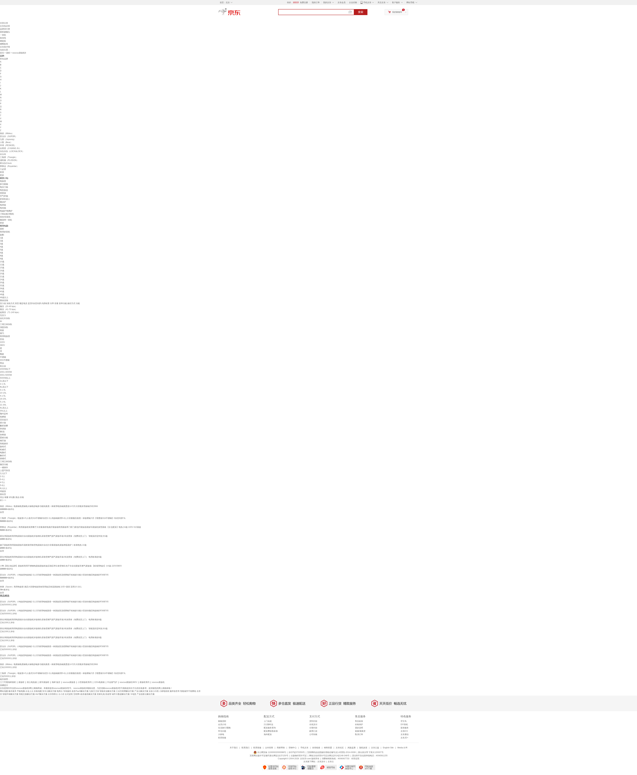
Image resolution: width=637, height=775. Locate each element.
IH (1, 321)
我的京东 (327, 2)
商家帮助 (281, 747)
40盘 (2, 291)
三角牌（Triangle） (8, 157)
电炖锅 (3, 208)
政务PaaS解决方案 (80, 691)
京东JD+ (404, 738)
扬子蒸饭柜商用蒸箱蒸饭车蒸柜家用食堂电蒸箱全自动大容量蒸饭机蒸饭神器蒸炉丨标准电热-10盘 (43, 545)
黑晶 (2, 363)
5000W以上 (5, 378)
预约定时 (4, 414)
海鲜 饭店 (56, 682)
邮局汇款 (313, 731)
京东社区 (340, 747)
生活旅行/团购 (224, 728)
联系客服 (222, 738)
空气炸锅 (4, 196)
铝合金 (3, 366)
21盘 (2, 276)
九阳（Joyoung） (8, 139)
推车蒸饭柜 (44, 682)
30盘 (2, 282)
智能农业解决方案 (107, 691)
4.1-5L (3, 396)
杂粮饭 (3, 434)
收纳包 (3, 38)
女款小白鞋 (154, 691)
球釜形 (3, 491)
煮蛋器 (3, 193)
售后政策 (359, 721)
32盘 (2, 285)
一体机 (3, 35)
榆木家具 (12, 691)
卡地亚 (133, 694)
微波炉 (3, 202)
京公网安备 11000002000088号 (271, 752)
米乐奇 (3, 154)
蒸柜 (8, 53)
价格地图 (38, 691)
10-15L (3, 393)
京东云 (331, 761)
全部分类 (4, 23)
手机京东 (367, 2)
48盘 (2, 294)
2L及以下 (4, 381)
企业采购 (353, 2)
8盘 (1, 256)
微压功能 (4, 464)
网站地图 (4, 691)
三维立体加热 (6, 324)
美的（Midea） (7, 133)
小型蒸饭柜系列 (85, 682)
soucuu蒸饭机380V (128, 682)
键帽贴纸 (4, 44)
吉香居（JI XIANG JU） (10, 148)
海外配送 (268, 734)
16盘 (2, 270)
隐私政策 (363, 747)
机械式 (3, 449)
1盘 (1, 238)
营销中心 (293, 747)
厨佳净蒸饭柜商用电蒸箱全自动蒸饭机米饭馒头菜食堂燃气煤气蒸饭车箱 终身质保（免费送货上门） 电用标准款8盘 (51, 557)
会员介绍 (222, 724)
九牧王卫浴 (94, 691)
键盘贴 (3, 41)
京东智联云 (53, 694)
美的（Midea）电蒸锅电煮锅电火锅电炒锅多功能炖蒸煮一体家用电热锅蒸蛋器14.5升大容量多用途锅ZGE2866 (49, 506)
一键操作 (4, 467)
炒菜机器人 (5, 199)
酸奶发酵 (4, 426)
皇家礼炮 (101, 694)
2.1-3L (3, 384)
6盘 (1, 253)
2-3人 (2, 476)
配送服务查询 (270, 728)
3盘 (1, 244)
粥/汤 (2, 432)
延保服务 (405, 728)
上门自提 (268, 721)
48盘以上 (4, 297)
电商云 (60, 691)
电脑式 (3, 452)
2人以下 (3, 473)
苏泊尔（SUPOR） (8, 136)
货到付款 (313, 721)
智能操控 (4, 443)
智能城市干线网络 (188, 691)
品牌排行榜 (5, 29)
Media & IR (402, 747)
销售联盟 (328, 747)
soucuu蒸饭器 (69, 682)
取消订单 (359, 734)
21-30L (3, 405)
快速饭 (3, 429)
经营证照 (355, 758)
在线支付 (313, 724)
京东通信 (405, 734)
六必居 (3, 169)
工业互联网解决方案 (125, 691)
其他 (2, 339)
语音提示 (4, 420)
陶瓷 (2, 354)
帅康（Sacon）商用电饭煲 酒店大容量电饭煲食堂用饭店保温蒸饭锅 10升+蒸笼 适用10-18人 (41, 587)
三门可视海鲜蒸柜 (8, 682)
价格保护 (359, 724)
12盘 (2, 264)
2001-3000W (6, 372)
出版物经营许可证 (299, 755)
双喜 (2, 172)
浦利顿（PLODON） (9, 160)
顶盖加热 (4, 327)
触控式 (3, 455)
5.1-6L (3, 402)
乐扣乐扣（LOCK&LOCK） (12, 151)
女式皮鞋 (69, 694)
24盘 (2, 279)
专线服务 (67, 691)
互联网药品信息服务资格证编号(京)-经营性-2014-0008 (331, 752)
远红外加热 (5, 318)
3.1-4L (3, 390)
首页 (2, 53)
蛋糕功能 (4, 437)
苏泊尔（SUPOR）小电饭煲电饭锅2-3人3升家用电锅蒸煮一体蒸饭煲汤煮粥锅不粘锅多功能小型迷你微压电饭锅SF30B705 (54, 575)
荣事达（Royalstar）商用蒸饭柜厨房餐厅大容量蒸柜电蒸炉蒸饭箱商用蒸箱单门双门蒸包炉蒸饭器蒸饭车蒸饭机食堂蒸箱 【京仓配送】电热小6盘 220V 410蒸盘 (70, 527)
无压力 (3, 315)
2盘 (1, 241)
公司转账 (313, 734)
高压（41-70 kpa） (8, 309)
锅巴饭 (3, 440)
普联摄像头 (5, 32)
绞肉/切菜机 (5, 217)
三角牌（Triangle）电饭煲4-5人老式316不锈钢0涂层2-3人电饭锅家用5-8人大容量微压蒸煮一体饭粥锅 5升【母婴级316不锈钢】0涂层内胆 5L (63, 518)
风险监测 (351, 747)
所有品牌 (4, 59)
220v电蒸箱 (99, 682)
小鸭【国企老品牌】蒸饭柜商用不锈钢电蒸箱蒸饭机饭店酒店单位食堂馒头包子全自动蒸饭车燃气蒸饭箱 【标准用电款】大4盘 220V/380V (61, 566)
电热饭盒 (4, 190)
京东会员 (342, 2)
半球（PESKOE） (8, 145)
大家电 (221, 734)
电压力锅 (4, 187)
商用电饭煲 (5, 336)
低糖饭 (3, 417)
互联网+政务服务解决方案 (84, 694)
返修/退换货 (360, 731)
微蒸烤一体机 (6, 220)
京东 (240, 13)
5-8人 (2, 485)
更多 (2, 175)
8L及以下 (4, 387)
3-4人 (2, 479)
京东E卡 (404, 731)
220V (2, 342)
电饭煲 (3, 181)
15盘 (2, 267)
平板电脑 (21, 691)
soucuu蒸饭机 (158, 682)
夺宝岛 (404, 721)
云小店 (61, 694)
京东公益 (375, 747)
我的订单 (316, 2)
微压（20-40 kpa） (8, 306)
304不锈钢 (4, 360)
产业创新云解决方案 (146, 694)
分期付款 (313, 728)
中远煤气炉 (112, 682)
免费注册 (304, 2)
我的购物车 (397, 12)
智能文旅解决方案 (27, 694)
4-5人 (2, 482)
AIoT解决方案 (41, 694)
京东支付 (321, 761)
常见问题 (222, 731)
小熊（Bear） (6, 142)
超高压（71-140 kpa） (10, 312)
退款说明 (359, 728)
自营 (2, 512)
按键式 (3, 458)
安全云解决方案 (49, 691)
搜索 (360, 12)
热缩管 (108, 694)
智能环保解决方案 (10, 694)
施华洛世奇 (175, 691)
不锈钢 (3, 357)
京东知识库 (5, 26)
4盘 (1, 247)
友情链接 (316, 747)
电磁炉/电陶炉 (6, 211)
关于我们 (234, 747)
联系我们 (245, 747)
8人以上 (3, 488)
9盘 (1, 259)
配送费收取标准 (271, 731)
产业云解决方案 (141, 691)
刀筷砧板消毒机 (7, 214)
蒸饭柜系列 (144, 682)
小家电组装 (164, 691)
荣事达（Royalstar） (9, 166)
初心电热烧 (32, 682)
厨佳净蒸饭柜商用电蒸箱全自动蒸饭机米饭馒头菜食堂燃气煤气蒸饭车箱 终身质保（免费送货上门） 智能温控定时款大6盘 (54, 536)
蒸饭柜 (21, 682)
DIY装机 (404, 724)
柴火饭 (3, 423)
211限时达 (268, 724)
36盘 (2, 288)
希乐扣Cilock (6, 163)
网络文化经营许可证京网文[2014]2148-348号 (329, 755)
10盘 (2, 261)
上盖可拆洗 (5, 470)
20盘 (2, 273)
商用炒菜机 (5, 232)
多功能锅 (4, 184)
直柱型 (3, 494)
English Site (388, 747)
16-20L (3, 399)
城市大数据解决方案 (121, 694)
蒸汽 (2, 333)
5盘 (1, 250)
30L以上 (3, 411)
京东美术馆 (5, 47)
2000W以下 (5, 369)
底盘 (2, 330)
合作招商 (269, 747)
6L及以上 (4, 408)
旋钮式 (3, 446)
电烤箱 (3, 205)
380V (2, 345)
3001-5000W (6, 375)
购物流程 (222, 721)
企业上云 (29, 691)
